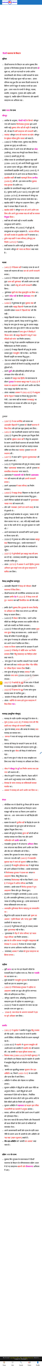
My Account (6, 1357)
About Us (36, 1357)
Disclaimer (23, 1359)
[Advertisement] (21, 30)
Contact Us (17, 1359)
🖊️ (40, 753)
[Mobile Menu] (38, 2)
